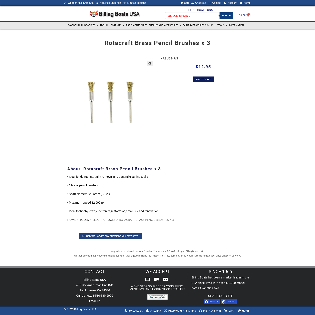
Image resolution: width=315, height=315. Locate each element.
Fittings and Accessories (163, 25)
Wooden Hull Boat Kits (81, 25)
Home (71, 220)
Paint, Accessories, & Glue (198, 25)
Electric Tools (104, 220)
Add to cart (203, 79)
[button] (83, 25)
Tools (220, 25)
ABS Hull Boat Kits (110, 25)
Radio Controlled (136, 25)
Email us (94, 301)
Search (226, 15)
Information (236, 25)
